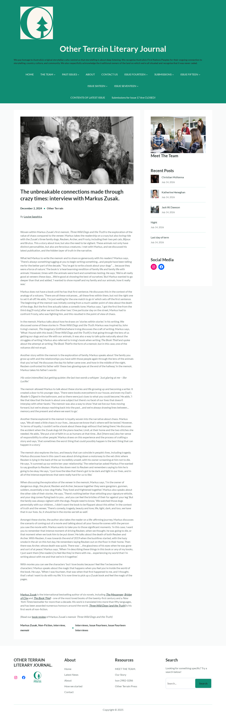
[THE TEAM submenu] (54, 74)
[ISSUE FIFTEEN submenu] (199, 74)
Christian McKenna (173, 177)
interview (59, 625)
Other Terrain (55, 208)
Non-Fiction (45, 625)
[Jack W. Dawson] (155, 210)
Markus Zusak (28, 594)
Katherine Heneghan (173, 192)
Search (203, 683)
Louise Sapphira (33, 216)
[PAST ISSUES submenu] (78, 74)
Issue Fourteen (98, 625)
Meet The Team (164, 155)
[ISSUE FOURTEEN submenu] (147, 74)
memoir (24, 630)
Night (154, 222)
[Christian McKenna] (155, 180)
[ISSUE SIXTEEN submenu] (107, 86)
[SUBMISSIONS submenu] (173, 74)
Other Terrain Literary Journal (113, 48)
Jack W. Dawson (171, 207)
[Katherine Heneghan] (155, 195)
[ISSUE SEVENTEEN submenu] (137, 86)
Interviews (81, 625)
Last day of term (160, 237)
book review (39, 616)
